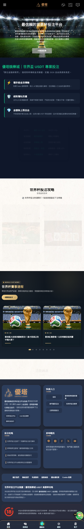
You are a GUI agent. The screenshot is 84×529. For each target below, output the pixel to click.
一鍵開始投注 (8, 297)
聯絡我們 (25, 477)
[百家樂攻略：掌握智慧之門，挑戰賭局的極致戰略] (21, 231)
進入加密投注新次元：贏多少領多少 (42, 168)
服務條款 (44, 477)
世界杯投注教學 (71, 404)
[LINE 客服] (48, 441)
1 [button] (29, 349)
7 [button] (50, 349)
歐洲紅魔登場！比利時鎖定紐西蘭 (22, 326)
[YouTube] (75, 441)
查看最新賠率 (42, 193)
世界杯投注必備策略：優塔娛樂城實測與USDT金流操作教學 (62, 326)
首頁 (54, 397)
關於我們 (16, 477)
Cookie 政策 (66, 477)
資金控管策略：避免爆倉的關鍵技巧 (19, 455)
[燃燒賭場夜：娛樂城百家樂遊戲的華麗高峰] (63, 231)
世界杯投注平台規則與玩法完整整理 (19, 462)
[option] (42, 34)
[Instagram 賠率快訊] (55, 441)
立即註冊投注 (54, 410)
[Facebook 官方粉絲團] (61, 441)
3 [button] (36, 349)
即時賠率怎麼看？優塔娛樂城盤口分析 (20, 448)
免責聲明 (35, 477)
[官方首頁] (15, 392)
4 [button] (39, 349)
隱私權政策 (55, 477)
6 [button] (46, 349)
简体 (63, 5)
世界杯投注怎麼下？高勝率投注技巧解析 (21, 441)
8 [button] (53, 349)
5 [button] (43, 349)
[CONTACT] (78, 5)
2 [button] (33, 349)
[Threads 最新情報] (68, 441)
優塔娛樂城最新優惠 (71, 397)
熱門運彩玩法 (54, 404)
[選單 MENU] (4, 4)
